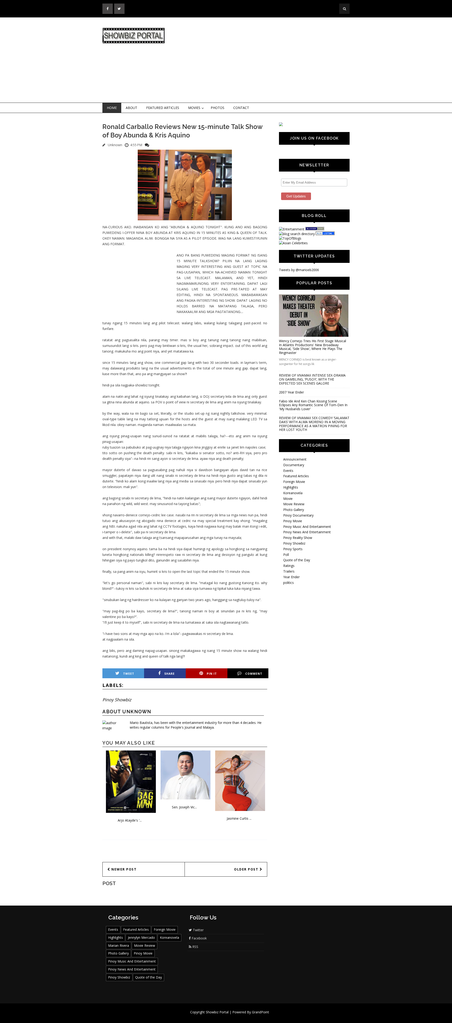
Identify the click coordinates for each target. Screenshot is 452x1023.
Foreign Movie (294, 481)
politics (288, 582)
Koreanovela (293, 493)
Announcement (295, 459)
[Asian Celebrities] (293, 243)
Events (288, 470)
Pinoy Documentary (298, 515)
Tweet (128, 674)
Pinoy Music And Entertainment (307, 526)
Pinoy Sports (293, 549)
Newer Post (123, 869)
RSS (194, 946)
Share (169, 674)
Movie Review (293, 504)
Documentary (293, 465)
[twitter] (119, 9)
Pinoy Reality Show (297, 537)
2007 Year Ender (291, 392)
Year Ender (291, 577)
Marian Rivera (118, 945)
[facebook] (107, 9)
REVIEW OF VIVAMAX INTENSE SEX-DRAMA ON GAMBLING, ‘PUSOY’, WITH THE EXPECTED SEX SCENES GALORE (312, 379)
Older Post (247, 869)
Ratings (289, 565)
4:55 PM (136, 145)
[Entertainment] (291, 229)
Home (112, 107)
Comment (253, 674)
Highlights (290, 487)
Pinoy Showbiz (116, 699)
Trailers (289, 571)
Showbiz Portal (217, 1012)
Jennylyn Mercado (141, 937)
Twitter (198, 930)
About (131, 107)
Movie (288, 498)
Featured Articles (162, 107)
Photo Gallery (293, 509)
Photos (217, 107)
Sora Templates (240, 1016)
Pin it (212, 674)
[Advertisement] (265, 60)
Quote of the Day (296, 560)
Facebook (199, 938)
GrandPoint (260, 1012)
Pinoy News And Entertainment (307, 532)
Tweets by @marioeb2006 (299, 270)
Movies (194, 107)
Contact (241, 107)
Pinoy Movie (292, 521)
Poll (286, 554)
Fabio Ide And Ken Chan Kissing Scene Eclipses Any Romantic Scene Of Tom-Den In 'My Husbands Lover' (313, 405)
